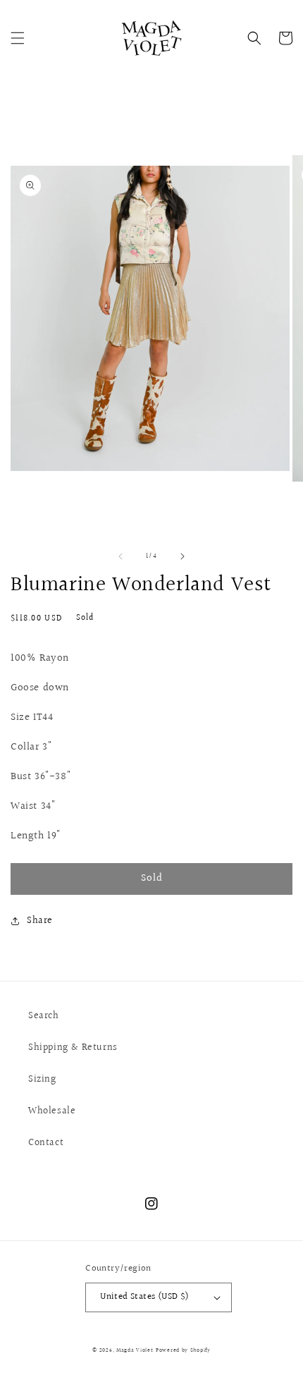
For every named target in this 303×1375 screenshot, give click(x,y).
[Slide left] (120, 556)
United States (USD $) (144, 1297)
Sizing (42, 1079)
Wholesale (51, 1111)
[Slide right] (182, 556)
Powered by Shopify (183, 1350)
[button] (17, 38)
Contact (45, 1143)
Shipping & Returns (73, 1048)
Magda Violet (134, 1350)
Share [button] (40, 921)
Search (43, 1016)
